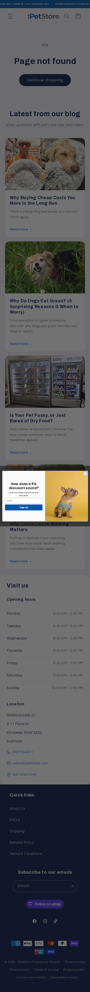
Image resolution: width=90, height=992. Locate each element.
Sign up (23, 507)
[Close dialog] (85, 473)
